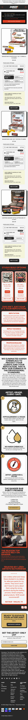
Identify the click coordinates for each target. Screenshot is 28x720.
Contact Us (13, 687)
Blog (21, 694)
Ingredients (23, 688)
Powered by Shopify (20, 704)
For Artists (4, 688)
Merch (3, 691)
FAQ (12, 685)
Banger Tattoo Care (10, 704)
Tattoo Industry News (22, 698)
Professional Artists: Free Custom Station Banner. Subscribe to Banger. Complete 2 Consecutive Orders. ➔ (14, 2)
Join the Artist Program (14, 21)
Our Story (22, 686)
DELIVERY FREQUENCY (9, 74)
